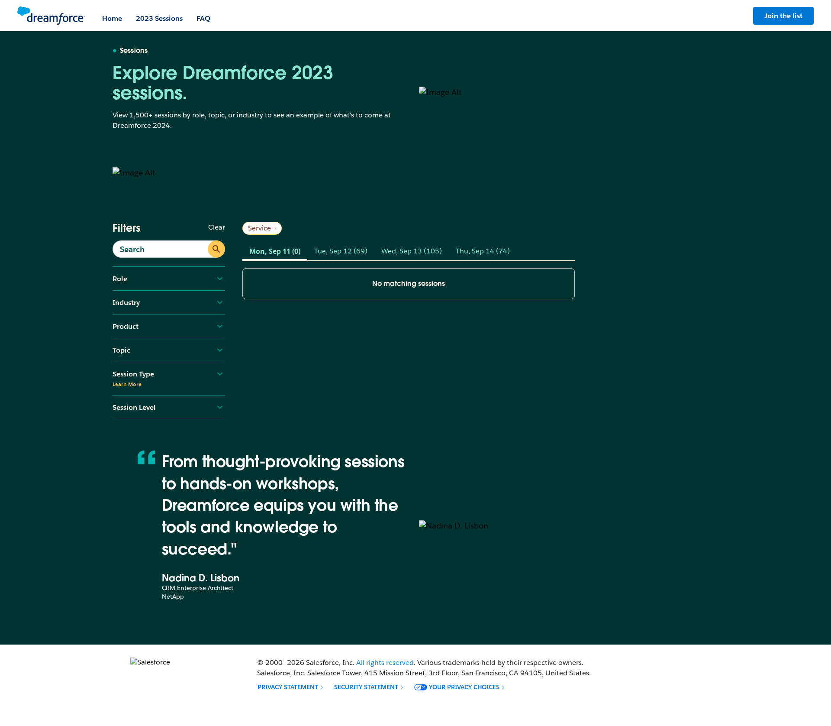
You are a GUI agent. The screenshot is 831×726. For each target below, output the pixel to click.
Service (263, 228)
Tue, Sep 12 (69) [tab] (340, 251)
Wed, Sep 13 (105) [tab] (411, 251)
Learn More (127, 384)
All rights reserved (385, 662)
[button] (290, 687)
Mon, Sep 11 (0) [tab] (274, 251)
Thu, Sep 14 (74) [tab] (483, 251)
